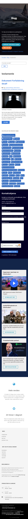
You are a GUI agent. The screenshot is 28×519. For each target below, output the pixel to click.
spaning (18, 164)
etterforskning (17, 172)
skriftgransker (6, 159)
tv (12, 159)
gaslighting (17, 186)
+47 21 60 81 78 (10, 201)
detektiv (17, 138)
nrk (11, 156)
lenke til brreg (21, 475)
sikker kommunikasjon (15, 180)
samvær (12, 164)
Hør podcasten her (10, 367)
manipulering (13, 183)
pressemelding (7, 147)
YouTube (4, 455)
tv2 (22, 178)
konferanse (21, 170)
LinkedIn (4, 454)
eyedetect (18, 150)
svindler (5, 172)
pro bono (12, 175)
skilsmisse (18, 159)
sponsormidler (6, 161)
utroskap (5, 156)
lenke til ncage (15, 476)
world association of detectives (10, 170)
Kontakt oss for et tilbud (11, 44)
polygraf (12, 142)
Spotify (4, 457)
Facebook (4, 450)
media (5, 141)
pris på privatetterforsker (8, 167)
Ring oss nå (6, 47)
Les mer (5, 122)
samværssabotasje (18, 147)
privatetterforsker (9, 135)
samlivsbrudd (7, 153)
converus (5, 164)
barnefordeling (16, 153)
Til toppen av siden (14, 517)
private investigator (8, 150)
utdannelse (5, 180)
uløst (18, 175)
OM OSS (3, 438)
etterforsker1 (8, 138)
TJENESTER (4, 434)
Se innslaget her (10, 297)
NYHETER (4, 436)
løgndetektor (20, 142)
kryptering (5, 175)
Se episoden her (9, 332)
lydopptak (16, 178)
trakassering (17, 156)
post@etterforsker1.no (10, 203)
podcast (6, 145)
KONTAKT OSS (5, 440)
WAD (11, 172)
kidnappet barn (21, 183)
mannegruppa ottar (7, 178)
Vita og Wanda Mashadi (8, 186)
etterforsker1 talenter (17, 161)
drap (23, 175)
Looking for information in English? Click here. (12, 51)
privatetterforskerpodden (16, 145)
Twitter (4, 452)
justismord (5, 183)
